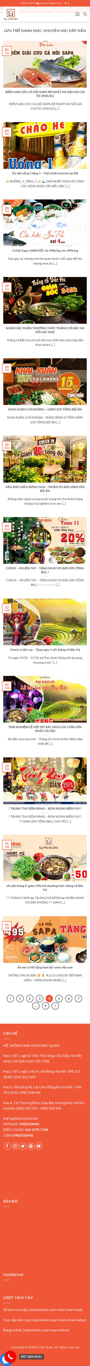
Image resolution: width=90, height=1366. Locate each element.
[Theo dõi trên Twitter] (23, 1146)
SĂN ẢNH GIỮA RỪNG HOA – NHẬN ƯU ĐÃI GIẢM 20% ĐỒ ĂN (45, 489)
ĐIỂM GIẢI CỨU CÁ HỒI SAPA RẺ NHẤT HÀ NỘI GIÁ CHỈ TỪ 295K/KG (45, 94)
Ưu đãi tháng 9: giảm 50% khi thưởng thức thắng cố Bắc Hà (45, 888)
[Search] (85, 14)
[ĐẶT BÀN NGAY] (10, 1357)
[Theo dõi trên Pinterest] (31, 1146)
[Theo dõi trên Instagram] (15, 1146)
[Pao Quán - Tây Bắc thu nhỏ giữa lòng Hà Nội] (19, 14)
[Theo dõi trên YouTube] (38, 1146)
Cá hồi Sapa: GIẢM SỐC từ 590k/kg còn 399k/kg (45, 250)
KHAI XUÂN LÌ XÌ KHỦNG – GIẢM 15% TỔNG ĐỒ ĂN (45, 409)
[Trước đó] (10, 998)
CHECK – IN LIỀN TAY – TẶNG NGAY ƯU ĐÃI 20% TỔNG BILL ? (45, 570)
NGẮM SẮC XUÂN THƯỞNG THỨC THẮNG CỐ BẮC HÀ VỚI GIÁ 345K (45, 330)
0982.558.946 (29, 3)
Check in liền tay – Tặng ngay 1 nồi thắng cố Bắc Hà (45, 649)
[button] (77, 14)
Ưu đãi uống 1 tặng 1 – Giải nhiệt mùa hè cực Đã (45, 173)
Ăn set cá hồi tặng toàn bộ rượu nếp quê (45, 967)
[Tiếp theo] (55, 1006)
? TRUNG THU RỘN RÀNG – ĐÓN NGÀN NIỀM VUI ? (45, 808)
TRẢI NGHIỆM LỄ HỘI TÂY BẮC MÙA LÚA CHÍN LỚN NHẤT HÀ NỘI (45, 729)
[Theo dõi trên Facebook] (7, 1146)
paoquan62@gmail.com (50, 3)
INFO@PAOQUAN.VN (20, 1118)
